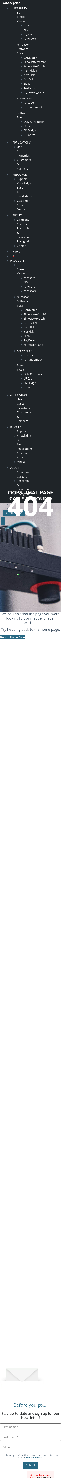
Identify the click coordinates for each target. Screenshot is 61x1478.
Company (23, 220)
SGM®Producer (34, 122)
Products (20, 8)
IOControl (30, 135)
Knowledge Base (24, 186)
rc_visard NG (29, 28)
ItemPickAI (30, 70)
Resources (20, 174)
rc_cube (29, 103)
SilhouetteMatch (34, 66)
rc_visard (29, 34)
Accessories (24, 98)
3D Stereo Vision (21, 17)
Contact (22, 246)
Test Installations (25, 194)
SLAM (27, 84)
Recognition (24, 241)
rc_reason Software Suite (23, 49)
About (17, 215)
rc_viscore (30, 38)
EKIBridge (30, 130)
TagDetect (30, 88)
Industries (23, 155)
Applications (22, 142)
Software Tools (22, 115)
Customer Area (23, 203)
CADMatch (30, 58)
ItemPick (29, 75)
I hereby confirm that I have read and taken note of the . (32, 1456)
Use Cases (20, 149)
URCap (28, 126)
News (16, 252)
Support (22, 179)
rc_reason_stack (34, 92)
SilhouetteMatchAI (35, 62)
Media (21, 209)
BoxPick (29, 79)
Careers (22, 224)
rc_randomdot (33, 107)
